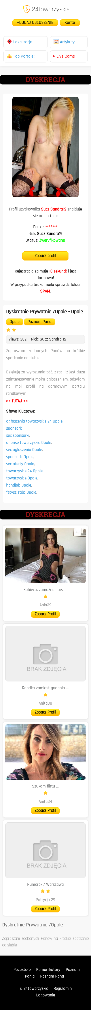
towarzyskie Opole (21, 478)
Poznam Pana (39, 322)
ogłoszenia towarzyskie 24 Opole (34, 421)
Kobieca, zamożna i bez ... (45, 590)
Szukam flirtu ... (45, 786)
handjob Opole (18, 485)
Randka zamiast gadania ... (45, 688)
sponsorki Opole (19, 457)
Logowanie (45, 995)
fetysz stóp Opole (21, 493)
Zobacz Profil (45, 614)
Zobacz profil (45, 256)
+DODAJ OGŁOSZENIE (35, 23)
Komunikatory (48, 970)
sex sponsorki (17, 436)
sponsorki (14, 429)
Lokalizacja (22, 42)
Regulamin (63, 989)
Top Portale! (24, 56)
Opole (14, 322)
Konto (70, 23)
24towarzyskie (51, 9)
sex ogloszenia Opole (24, 450)
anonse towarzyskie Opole (28, 443)
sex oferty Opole (20, 464)
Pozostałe (22, 970)
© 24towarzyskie (33, 989)
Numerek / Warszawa (45, 885)
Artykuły (67, 42)
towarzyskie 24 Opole (24, 471)
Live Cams (66, 56)
